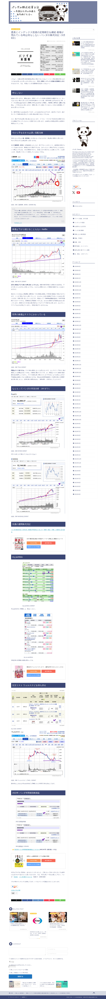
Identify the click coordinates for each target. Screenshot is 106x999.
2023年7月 (78, 384)
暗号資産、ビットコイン (81, 246)
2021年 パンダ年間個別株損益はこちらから (27, 849)
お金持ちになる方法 (80, 226)
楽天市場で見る (48, 543)
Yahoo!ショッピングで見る (34, 546)
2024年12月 (78, 325)
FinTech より (18, 222)
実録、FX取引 (78, 238)
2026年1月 (78, 278)
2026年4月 (78, 270)
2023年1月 (78, 407)
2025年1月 (78, 321)
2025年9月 (78, 294)
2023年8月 (78, 380)
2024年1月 (78, 360)
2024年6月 (78, 341)
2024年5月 (78, 345)
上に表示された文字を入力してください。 (20, 965)
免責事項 (23, 997)
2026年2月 (78, 274)
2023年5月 (78, 392)
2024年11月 (78, 329)
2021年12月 (78, 459)
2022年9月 (78, 423)
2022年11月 (78, 415)
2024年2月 (78, 356)
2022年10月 (78, 419)
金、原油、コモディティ (81, 254)
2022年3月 (78, 447)
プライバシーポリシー (14, 997)
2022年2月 (78, 451)
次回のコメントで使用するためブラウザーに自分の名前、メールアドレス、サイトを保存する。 (37, 958)
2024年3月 (78, 353)
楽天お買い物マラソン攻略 (82, 250)
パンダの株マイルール (25, 877)
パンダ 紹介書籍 (79, 230)
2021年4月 (78, 490)
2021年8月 (78, 474)
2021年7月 (78, 478)
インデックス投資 (80, 222)
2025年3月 (78, 313)
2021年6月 (78, 482)
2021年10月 (78, 466)
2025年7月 (78, 298)
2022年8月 (78, 427)
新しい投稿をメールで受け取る (19, 972)
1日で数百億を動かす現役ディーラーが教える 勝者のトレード (45, 538)
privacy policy (78, 206)
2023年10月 (78, 372)
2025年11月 (78, 286)
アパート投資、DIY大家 (81, 218)
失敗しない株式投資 (16, 29)
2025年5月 (78, 305)
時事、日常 (78, 242)
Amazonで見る (33, 543)
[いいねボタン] (13, 893)
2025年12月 (78, 282)
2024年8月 (78, 337)
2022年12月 (78, 411)
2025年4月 (78, 309)
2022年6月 (78, 435)
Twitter (16, 877)
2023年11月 (78, 368)
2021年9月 (78, 470)
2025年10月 (78, 290)
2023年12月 (78, 364)
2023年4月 (78, 396)
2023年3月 (78, 400)
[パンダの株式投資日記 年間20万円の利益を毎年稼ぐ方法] (39, 21)
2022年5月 (78, 439)
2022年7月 (78, 431)
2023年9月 (78, 376)
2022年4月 (78, 443)
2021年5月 (78, 486)
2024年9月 (78, 333)
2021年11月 (78, 463)
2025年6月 (78, 301)
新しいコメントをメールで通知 (19, 969)
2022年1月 (78, 455)
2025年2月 (78, 317)
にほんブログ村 (15, 890)
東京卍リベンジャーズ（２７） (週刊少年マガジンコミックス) (45, 667)
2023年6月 (78, 388)
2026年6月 (78, 266)
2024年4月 (78, 349)
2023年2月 (78, 404)
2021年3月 (78, 494)
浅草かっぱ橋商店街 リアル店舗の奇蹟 (38, 856)
